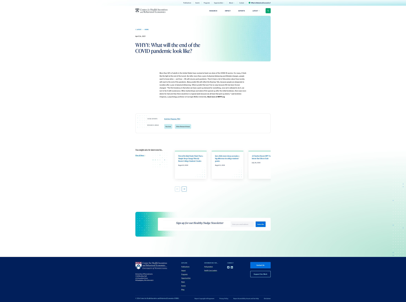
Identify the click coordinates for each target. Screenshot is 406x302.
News (183, 282)
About (231, 3)
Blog (182, 289)
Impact (228, 11)
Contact (241, 3)
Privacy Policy (223, 298)
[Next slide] (184, 189)
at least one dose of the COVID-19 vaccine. (218, 73)
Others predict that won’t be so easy (205, 85)
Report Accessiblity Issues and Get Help (246, 298)
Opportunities (218, 3)
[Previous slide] (177, 189)
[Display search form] (268, 10)
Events (197, 3)
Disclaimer (267, 298)
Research (213, 11)
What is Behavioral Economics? (261, 3)
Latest (255, 11)
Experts (241, 11)
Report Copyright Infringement (204, 298)
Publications (187, 3)
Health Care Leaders (210, 270)
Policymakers (208, 266)
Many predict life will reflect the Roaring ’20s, (203, 82)
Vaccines (168, 126)
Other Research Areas (183, 126)
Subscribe (260, 224)
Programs (207, 3)
